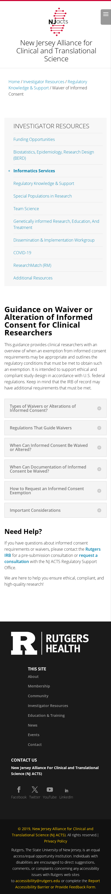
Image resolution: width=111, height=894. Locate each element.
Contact (35, 744)
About (33, 676)
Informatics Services (34, 171)
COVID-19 (22, 253)
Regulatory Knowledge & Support (43, 183)
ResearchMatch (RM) (32, 265)
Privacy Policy (55, 841)
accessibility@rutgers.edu (37, 880)
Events (33, 734)
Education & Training (46, 715)
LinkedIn (66, 797)
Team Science (26, 208)
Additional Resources (32, 278)
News (32, 725)
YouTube (50, 797)
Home (14, 81)
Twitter (34, 797)
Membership (39, 686)
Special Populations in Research (42, 196)
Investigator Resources (43, 81)
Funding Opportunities (34, 139)
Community (38, 695)
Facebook (19, 797)
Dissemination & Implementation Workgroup (54, 240)
